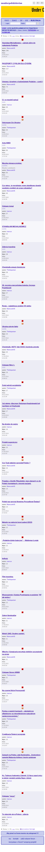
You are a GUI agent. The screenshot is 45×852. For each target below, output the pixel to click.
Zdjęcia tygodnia (8, 247)
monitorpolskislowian (11, 3)
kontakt (15, 839)
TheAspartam (11, 127)
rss (10, 839)
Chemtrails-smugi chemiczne (13, 267)
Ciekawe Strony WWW (11, 672)
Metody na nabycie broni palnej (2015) (17, 522)
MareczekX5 (11, 48)
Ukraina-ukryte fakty (10, 326)
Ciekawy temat (8, 206)
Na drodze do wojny (10, 424)
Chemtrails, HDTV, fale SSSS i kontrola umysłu (20, 347)
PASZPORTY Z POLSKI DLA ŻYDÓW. (17, 63)
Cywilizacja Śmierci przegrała (13, 734)
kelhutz (5, 558)
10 (34, 36)
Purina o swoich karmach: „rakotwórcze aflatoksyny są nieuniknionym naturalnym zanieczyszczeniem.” (18, 713)
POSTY (7, 20)
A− (38, 3)
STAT (26, 20)
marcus (9, 105)
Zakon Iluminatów (9, 615)
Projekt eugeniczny (9, 442)
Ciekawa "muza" (8, 796)
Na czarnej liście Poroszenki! (13, 690)
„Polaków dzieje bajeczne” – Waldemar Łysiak (20, 540)
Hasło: (23, 23)
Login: (7, 23)
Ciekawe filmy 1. (8, 365)
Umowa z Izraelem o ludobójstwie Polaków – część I (22, 82)
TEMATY (14, 20)
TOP (21, 20)
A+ (42, 3)
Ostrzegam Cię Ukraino (11, 123)
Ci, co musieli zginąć (10, 100)
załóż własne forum (28, 839)
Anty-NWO (6, 143)
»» (14, 36)
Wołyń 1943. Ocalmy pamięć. (13, 633)
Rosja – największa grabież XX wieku (16, 306)
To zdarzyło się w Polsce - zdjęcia (15, 814)
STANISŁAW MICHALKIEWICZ (14, 226)
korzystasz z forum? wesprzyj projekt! (22, 842)
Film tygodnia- (7, 577)
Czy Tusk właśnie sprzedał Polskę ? (16, 463)
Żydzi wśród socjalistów (11, 385)
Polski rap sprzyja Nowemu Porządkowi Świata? (21, 502)
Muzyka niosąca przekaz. (12, 163)
